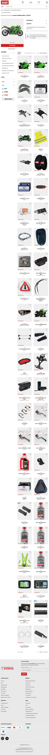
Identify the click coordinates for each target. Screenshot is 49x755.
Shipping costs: (18, 749)
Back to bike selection (6, 12)
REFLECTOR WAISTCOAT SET (24, 571)
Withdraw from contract (5, 697)
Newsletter (3, 689)
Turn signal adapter (40, 646)
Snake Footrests (41, 620)
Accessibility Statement (30, 715)
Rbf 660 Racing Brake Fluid (41, 522)
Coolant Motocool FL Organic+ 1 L (24, 473)
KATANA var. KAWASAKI (24, 174)
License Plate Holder (41, 373)
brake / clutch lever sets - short (40, 423)
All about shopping (4, 707)
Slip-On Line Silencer (24, 324)
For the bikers (28, 695)
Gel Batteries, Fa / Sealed (24, 198)
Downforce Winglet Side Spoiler (41, 324)
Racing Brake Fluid (24, 547)
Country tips (27, 685)
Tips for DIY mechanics (29, 687)
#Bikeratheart (28, 689)
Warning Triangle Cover (24, 298)
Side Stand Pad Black (41, 248)
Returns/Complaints (5, 695)
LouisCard (3, 693)
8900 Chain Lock (24, 248)
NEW (6, 88)
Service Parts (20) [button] (5, 56)
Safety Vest (41, 149)
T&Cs (26, 705)
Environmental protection (30, 717)
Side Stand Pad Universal (40, 498)
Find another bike (11, 48)
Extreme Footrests (24, 522)
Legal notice (27, 703)
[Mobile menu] (2, 6)
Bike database (4, 687)
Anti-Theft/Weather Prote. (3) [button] (8, 63)
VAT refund (3, 709)
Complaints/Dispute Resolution (31, 713)
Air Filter (24, 373)
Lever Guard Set (24, 423)
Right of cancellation (29, 709)
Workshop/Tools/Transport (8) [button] (8, 70)
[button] (46, 7)
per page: (26, 53)
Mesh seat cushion (40, 125)
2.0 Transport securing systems (24, 348)
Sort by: (38, 53)
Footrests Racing (41, 348)
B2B (2, 682)
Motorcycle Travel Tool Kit (40, 223)
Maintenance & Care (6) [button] (6, 58)
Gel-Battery (25, 498)
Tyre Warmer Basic (40, 174)
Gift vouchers (3, 691)
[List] (33, 53)
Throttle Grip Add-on (40, 473)
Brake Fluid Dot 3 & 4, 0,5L (41, 571)
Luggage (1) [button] (4, 60)
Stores (2, 705)
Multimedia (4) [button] (5, 68)
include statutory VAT (24, 748)
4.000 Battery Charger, (41, 198)
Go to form (34, 37)
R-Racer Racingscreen (24, 76)
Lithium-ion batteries (41, 100)
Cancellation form (28, 711)
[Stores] (23, 2)
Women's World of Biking (30, 680)
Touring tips (27, 682)
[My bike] (30, 2)
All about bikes (28, 693)
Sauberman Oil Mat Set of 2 (24, 273)
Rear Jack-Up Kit (24, 100)
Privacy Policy (28, 707)
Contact (2, 680)
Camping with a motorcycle (30, 697)
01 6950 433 (8, 669)
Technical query (4, 685)
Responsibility (3, 711)
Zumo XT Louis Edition (41, 596)
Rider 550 (24, 596)
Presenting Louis (4, 703)
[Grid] (31, 53)
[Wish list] (39, 2)
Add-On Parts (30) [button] (5, 73)
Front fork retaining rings (24, 646)
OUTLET (6, 94)
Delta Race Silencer (24, 149)
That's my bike (12, 45)
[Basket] (46, 2)
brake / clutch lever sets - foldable (24, 448)
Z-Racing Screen (41, 76)
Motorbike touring (29, 691)
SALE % (6, 91)
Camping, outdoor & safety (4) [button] (8, 65)
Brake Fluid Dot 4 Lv (40, 547)
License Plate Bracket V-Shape (24, 125)
